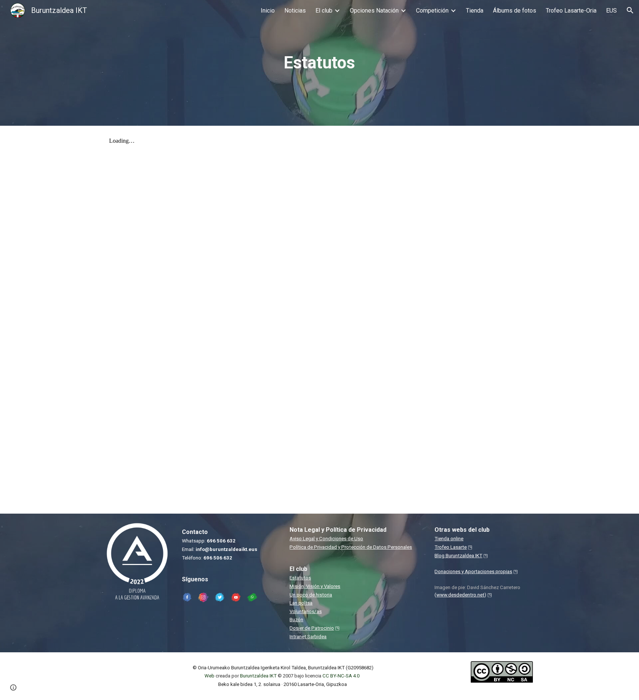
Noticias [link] (295, 10)
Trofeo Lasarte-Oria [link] (571, 10)
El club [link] (323, 10)
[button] (630, 10)
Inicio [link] (268, 10)
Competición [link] (432, 10)
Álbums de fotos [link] (514, 10)
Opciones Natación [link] (374, 10)
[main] (319, 63)
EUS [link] (611, 10)
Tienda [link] (474, 10)
